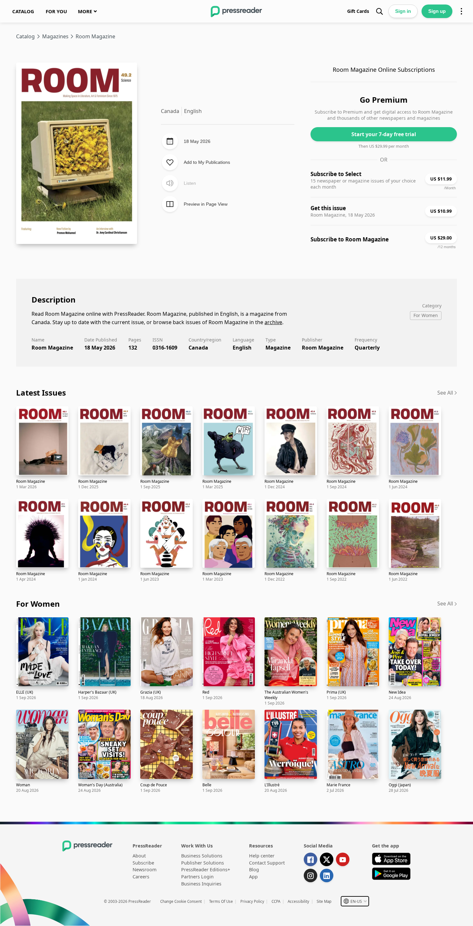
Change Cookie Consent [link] (181, 901)
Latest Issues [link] (41, 392)
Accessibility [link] (298, 901)
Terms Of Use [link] (221, 901)
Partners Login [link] (197, 877)
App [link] (253, 877)
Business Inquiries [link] (201, 884)
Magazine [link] (278, 347)
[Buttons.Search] (379, 11)
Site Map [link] (324, 901)
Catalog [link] (25, 36)
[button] (355, 901)
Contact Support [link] (267, 863)
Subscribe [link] (143, 863)
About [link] (139, 856)
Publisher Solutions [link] (202, 863)
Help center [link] (261, 856)
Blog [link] (254, 869)
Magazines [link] (55, 36)
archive (273, 322)
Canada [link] (198, 347)
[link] (23, 11)
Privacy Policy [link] (252, 901)
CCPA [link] (276, 901)
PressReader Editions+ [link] (205, 869)
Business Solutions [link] (201, 856)
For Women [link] (38, 603)
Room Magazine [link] (322, 347)
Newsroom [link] (144, 869)
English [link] (242, 347)
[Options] (461, 11)
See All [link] (445, 392)
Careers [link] (141, 877)
